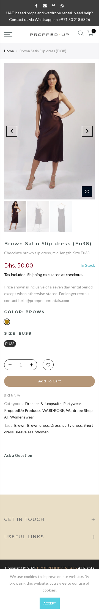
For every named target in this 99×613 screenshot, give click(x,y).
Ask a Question (18, 455)
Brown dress (38, 425)
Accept (49, 603)
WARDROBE (53, 410)
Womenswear (22, 417)
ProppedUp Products (22, 410)
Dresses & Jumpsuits (43, 403)
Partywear (72, 403)
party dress (72, 425)
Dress (56, 425)
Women (42, 432)
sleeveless (24, 432)
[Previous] (11, 131)
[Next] (87, 131)
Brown (20, 425)
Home (9, 51)
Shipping (34, 274)
